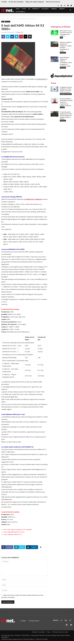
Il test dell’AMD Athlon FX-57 (12, 534)
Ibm (61, 37)
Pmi (8, 19)
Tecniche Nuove (34, 621)
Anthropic (62, 52)
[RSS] (64, 5)
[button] (70, 10)
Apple (17, 9)
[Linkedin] (61, 5)
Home (3, 19)
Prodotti (35, 9)
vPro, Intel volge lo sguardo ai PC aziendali (17, 529)
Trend (53, 83)
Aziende (61, 9)
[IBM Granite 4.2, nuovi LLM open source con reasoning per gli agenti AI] (54, 32)
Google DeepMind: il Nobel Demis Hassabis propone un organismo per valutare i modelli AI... (66, 102)
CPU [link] (33, 87)
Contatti (4, 2)
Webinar (54, 9)
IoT (29, 9)
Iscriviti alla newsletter (16, 2)
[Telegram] (67, 5)
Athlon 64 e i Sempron (34, 199)
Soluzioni (45, 9)
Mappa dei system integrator (34, 2)
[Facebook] (58, 5)
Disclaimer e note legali (38, 632)
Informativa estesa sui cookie (60, 632)
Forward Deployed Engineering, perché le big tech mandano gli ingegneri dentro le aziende (66, 115)
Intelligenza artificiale (60, 27)
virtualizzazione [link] (41, 79)
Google (62, 107)
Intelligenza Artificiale (65, 94)
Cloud (24, 9)
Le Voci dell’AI (20, 11)
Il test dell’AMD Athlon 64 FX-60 (13, 532)
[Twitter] (71, 5)
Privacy (48, 632)
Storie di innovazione (53, 2)
